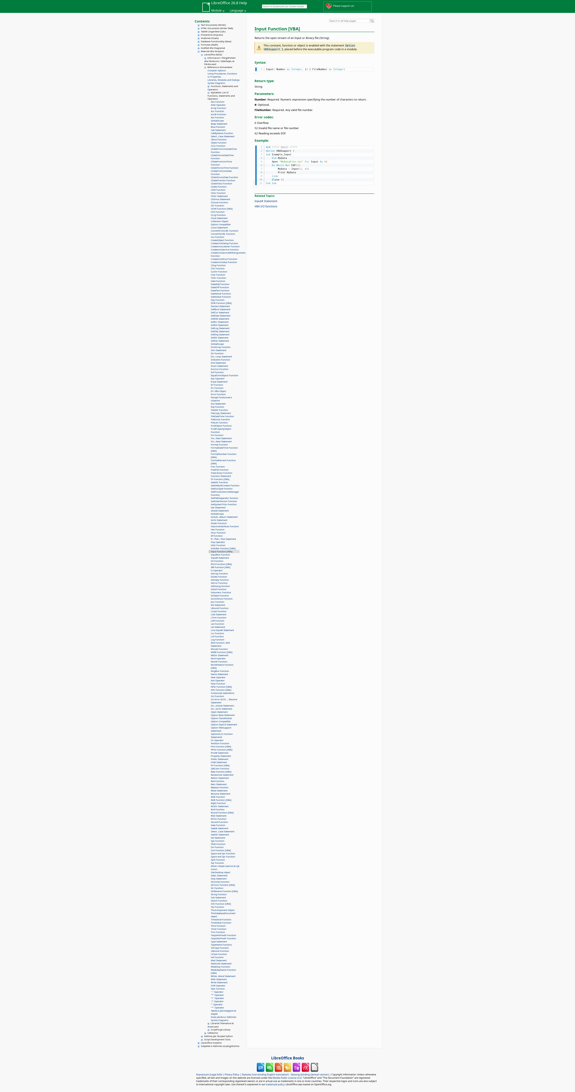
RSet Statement (218, 815)
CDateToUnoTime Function (224, 167)
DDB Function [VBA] (221, 302)
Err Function (217, 387)
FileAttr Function (219, 409)
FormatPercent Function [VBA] (223, 462)
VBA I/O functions (266, 206)
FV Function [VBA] (220, 479)
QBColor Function (220, 768)
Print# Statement (219, 752)
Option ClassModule (221, 718)
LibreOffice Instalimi (211, 1042)
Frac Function (218, 466)
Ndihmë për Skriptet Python (218, 1036)
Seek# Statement (219, 828)
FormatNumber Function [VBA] (223, 455)
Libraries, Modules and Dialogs (224, 79)
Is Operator (217, 570)
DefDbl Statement (220, 318)
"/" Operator (217, 1001)
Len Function (217, 623)
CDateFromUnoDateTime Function (224, 150)
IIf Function (217, 535)
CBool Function (219, 139)
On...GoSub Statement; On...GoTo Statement (222, 707)
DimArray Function (220, 347)
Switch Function (219, 900)
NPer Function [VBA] (221, 686)
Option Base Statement (223, 715)
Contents (202, 21)
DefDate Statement (220, 315)
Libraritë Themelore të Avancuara (221, 1025)
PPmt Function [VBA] (221, 749)
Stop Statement (219, 878)
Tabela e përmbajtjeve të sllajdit (223, 1012)
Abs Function (217, 101)
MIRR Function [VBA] (221, 652)
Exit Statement (218, 403)
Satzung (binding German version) (310, 1074)
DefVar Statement (220, 340)
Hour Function (218, 532)
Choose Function (219, 202)
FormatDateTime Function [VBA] (224, 449)
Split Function (218, 859)
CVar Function (218, 274)
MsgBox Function (220, 670)
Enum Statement (219, 365)
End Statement (218, 362)
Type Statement (219, 941)
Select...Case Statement (222, 136)
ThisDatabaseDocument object (223, 915)
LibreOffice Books (287, 1057)
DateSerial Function (221, 293)
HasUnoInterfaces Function (225, 526)
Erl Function (217, 384)
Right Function (218, 803)
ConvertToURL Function (223, 233)
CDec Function (218, 192)
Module (216, 10)
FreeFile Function (220, 469)
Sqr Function (217, 862)
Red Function (217, 781)
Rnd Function (217, 809)
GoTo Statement (219, 520)
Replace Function (219, 787)
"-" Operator (217, 991)
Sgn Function (217, 840)
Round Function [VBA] (222, 812)
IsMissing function (220, 586)
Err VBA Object (218, 391)
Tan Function (217, 906)
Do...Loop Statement (221, 356)
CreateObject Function (222, 240)
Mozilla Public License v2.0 (287, 1077)
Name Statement (219, 674)
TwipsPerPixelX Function (223, 935)
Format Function (219, 444)
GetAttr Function (219, 482)
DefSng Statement (220, 334)
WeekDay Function (220, 966)
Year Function (218, 988)
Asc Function (217, 111)
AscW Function (218, 114)
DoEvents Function (220, 359)
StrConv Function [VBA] (223, 884)
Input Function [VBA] (221, 551)
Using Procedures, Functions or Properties (222, 75)
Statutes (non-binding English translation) (265, 1074)
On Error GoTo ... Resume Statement (224, 701)
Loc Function (217, 633)
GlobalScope (217, 120)
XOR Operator (218, 985)
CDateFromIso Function (223, 180)
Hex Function (217, 529)
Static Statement (219, 875)
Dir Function (217, 353)
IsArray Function (219, 573)
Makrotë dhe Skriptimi (212, 51)
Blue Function (218, 126)
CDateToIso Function (221, 183)
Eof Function (217, 372)
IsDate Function (219, 576)
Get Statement (218, 507)
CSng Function (218, 265)
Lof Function (217, 636)
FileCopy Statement (221, 413)
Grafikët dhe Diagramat (213, 47)
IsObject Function (220, 595)
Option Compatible (220, 224)
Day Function (217, 299)
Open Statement (219, 711)
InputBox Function (220, 554)
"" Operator (217, 1004)
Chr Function (217, 205)
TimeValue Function (221, 922)
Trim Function (218, 932)
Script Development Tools (217, 1039)
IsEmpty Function (220, 579)
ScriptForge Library (220, 1029)
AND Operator (218, 104)
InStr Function (218, 545)
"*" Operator (217, 994)
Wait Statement (219, 960)
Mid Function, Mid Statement (220, 644)
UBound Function (220, 950)
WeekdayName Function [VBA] (223, 971)
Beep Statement (219, 123)
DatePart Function (220, 290)
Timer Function (218, 928)
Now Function (218, 683)
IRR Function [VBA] (220, 567)
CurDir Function (219, 271)
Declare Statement (220, 306)
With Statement (219, 979)
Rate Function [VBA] (221, 771)
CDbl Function (218, 189)
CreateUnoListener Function (225, 246)
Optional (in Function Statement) (222, 735)
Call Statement (218, 130)
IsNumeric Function (221, 592)
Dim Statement (218, 350)
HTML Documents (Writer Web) (217, 28)
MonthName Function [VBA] (222, 666)
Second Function (219, 821)
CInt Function (218, 211)
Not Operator (218, 680)
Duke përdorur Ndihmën (223, 1016)
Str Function (217, 888)
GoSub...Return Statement (224, 516)
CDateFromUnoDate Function (221, 172)
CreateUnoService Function (225, 249)
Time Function (218, 925)
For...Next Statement (221, 438)
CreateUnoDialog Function (224, 243)
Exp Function (217, 406)
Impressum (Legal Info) (209, 1074)
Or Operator (217, 740)
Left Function (217, 620)
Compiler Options (217, 70)
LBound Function (220, 608)
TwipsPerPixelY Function (223, 938)
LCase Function (218, 611)
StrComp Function (220, 881)
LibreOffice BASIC (213, 54)
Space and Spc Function (223, 853)
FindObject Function (221, 425)
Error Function (218, 394)
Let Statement (218, 626)
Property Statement (221, 755)
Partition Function (220, 743)
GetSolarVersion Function (224, 501)
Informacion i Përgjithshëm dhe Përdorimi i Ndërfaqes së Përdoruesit (220, 61)
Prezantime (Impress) (212, 34)
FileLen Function (219, 422)
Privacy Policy (232, 1074)
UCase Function (219, 954)
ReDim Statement (220, 777)
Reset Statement (219, 790)
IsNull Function (218, 589)
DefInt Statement (219, 325)
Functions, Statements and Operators (223, 88)
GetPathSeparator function (224, 497)
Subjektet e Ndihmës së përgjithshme (220, 1046)
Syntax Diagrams (216, 82)
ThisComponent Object (222, 910)
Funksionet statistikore (222, 693)
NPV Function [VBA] (221, 689)
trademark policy (275, 1084)
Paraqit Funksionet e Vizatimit (221, 399)
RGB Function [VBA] (221, 799)
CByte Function (218, 142)
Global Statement (220, 510)
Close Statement (219, 218)
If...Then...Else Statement (223, 538)
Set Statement (218, 837)
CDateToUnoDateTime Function (222, 157)
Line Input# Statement (222, 630)
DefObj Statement (220, 331)
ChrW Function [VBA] (222, 208)
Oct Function (217, 696)
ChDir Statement (219, 196)
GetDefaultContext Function (225, 485)
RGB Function (218, 796)
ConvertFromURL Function (224, 230)
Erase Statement (219, 381)
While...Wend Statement (223, 976)
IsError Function (219, 582)
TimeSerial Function (221, 919)
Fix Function (217, 435)
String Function (219, 894)
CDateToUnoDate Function (224, 177)
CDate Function (219, 186)
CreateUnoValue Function (224, 262)
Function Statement (221, 475)
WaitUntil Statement (221, 963)
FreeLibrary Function (221, 472)
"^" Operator (217, 1007)
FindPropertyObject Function (221, 430)
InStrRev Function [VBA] (223, 548)
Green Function (219, 523)
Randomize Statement (222, 774)
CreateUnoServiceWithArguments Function (225, 254)
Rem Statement (219, 784)
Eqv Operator (218, 378)
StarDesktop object (220, 872)
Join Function (217, 601)
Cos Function (217, 236)
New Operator (218, 677)
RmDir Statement (220, 806)
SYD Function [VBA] (221, 903)
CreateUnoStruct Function (224, 258)
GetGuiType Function (222, 488)
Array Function (218, 107)
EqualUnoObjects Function (224, 375)
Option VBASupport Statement (221, 729)
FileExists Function (220, 419)
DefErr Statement (220, 321)
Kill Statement (218, 604)
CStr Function (218, 268)
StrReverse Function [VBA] (224, 891)
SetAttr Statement (220, 834)
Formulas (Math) (209, 44)
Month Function (219, 661)
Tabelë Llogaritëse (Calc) (213, 31)
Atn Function (217, 117)
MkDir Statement (219, 655)
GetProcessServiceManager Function (225, 493)
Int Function (217, 560)
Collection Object (219, 221)
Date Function (218, 280)
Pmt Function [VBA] (221, 746)
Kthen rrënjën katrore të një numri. (225, 867)
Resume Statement (220, 793)
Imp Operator (218, 542)
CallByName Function (222, 133)
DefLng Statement (220, 328)
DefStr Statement (219, 337)
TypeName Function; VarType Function (221, 946)
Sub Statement (218, 897)
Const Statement (219, 227)
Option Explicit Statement (224, 724)
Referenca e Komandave (219, 67)
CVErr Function (218, 277)
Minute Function (219, 648)
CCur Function (218, 145)
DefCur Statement (220, 312)
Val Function (217, 957)
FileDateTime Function (222, 416)
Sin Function (217, 847)
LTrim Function (218, 617)
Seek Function (218, 825)
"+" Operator (217, 998)
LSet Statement (218, 614)
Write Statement (219, 982)
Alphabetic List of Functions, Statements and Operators (221, 95)
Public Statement (219, 759)
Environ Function (219, 369)
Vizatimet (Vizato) (210, 38)
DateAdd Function (220, 284)
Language (236, 10)
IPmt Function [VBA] (221, 564)
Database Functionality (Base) (216, 41)
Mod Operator (218, 658)
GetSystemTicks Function (224, 504)
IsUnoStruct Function (222, 598)
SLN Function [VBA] (221, 850)
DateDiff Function (220, 287)
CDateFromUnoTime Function (221, 163)
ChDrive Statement (220, 199)
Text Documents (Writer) (213, 24)
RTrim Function (218, 818)
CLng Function (218, 214)
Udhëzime (212, 1032)
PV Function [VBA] (220, 765)
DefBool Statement (220, 309)
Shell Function (218, 843)
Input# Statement (220, 557)
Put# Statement (219, 762)
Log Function (217, 639)
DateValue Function (221, 296)
